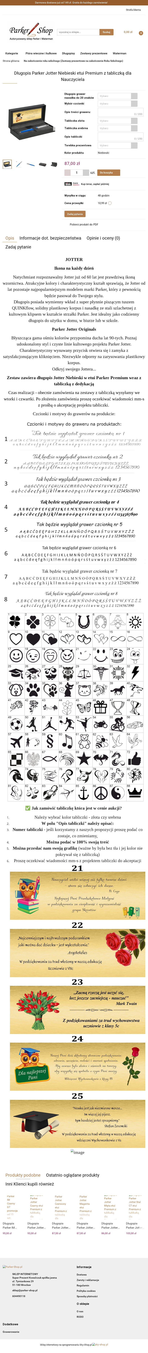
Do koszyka (106, 172)
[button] (84, 1267)
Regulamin (83, 1285)
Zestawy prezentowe (93, 53)
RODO (80, 1316)
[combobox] (118, 96)
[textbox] (114, 96)
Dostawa (82, 1274)
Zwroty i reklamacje (88, 1280)
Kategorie (12, 53)
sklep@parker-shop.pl (25, 1290)
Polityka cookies (86, 1290)
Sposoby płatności (87, 1296)
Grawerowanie (11, 1331)
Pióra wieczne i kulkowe (41, 53)
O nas (80, 1311)
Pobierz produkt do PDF (84, 224)
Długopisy (68, 53)
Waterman (119, 53)
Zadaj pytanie (75, 214)
